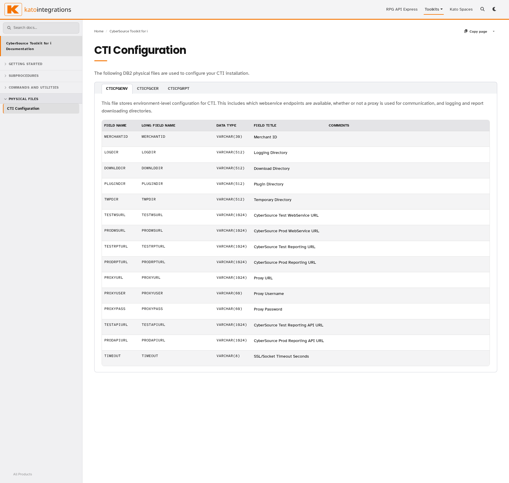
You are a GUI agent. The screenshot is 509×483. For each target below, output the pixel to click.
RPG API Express (402, 9)
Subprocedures (24, 76)
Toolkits (432, 9)
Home (98, 31)
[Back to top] (496, 470)
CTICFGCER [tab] (148, 88)
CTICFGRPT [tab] (178, 88)
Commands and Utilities (34, 87)
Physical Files (24, 99)
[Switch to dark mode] (495, 9)
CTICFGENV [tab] (117, 88)
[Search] (482, 9)
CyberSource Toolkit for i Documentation (28, 46)
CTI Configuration (23, 108)
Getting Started (26, 64)
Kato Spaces (461, 9)
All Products (22, 474)
